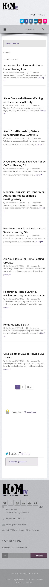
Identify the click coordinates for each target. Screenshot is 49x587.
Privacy (35, 573)
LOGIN (33, 15)
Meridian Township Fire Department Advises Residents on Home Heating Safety (24, 196)
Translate (29, 29)
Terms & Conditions (19, 573)
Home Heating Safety (16, 324)
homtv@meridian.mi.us (16, 524)
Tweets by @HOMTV (17, 461)
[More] (39, 144)
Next (29, 387)
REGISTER (42, 15)
